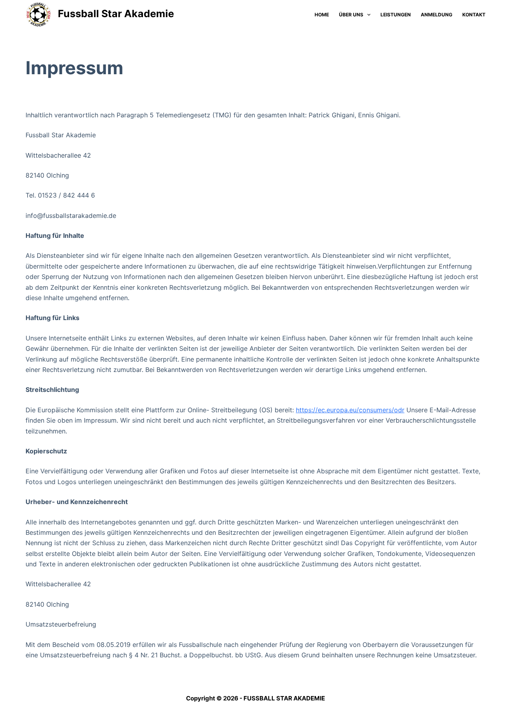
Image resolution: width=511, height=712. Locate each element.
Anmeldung (436, 15)
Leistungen (395, 15)
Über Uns (351, 15)
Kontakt (473, 15)
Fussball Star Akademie (116, 14)
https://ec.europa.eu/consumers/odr (350, 410)
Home (322, 15)
